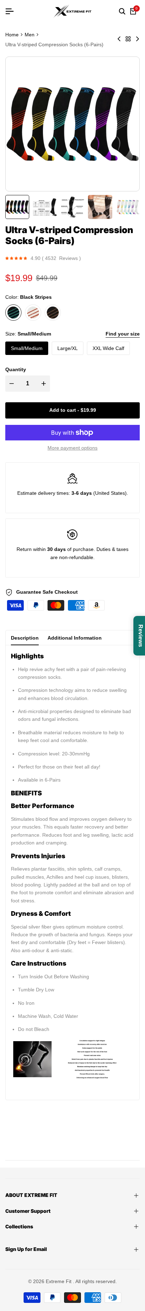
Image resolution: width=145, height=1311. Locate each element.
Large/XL (67, 348)
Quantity (15, 369)
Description (25, 638)
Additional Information (75, 638)
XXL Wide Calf (108, 348)
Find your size (123, 334)
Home (12, 34)
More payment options (72, 448)
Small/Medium (27, 348)
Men (29, 34)
